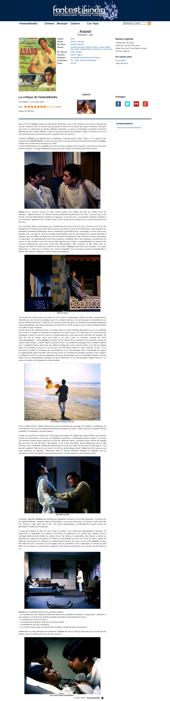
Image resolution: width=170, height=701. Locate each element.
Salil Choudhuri (76, 52)
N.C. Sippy (75, 60)
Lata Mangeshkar (77, 58)
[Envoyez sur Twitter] (127, 104)
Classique (80, 42)
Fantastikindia (28, 23)
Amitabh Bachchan (78, 47)
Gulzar (73, 55)
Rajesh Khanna (92, 47)
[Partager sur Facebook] (118, 104)
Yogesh (79, 55)
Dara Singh (75, 49)
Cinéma (49, 23)
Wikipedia (124, 63)
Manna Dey (89, 58)
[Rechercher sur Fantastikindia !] (149, 23)
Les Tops (93, 23)
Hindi (72, 39)
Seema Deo (107, 49)
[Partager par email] (136, 104)
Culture (75, 23)
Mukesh (97, 58)
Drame (73, 42)
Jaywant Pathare (77, 44)
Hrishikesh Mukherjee (88, 60)
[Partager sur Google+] (145, 104)
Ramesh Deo (97, 49)
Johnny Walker (104, 47)
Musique (62, 23)
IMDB (122, 61)
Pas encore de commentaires (129, 127)
